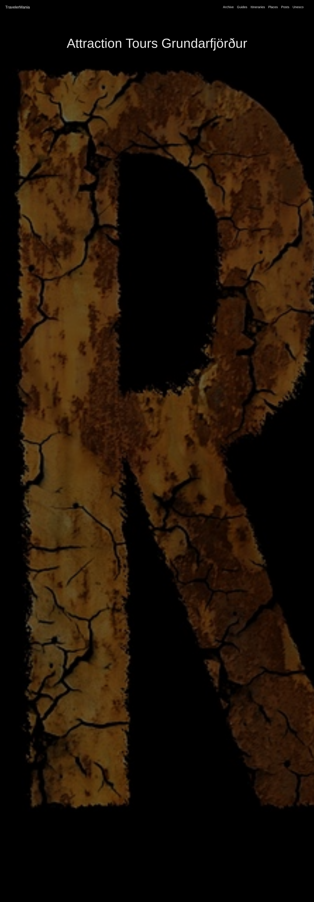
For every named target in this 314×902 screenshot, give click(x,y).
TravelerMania (17, 7)
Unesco (298, 7)
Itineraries (258, 7)
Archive (228, 7)
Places (273, 7)
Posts (285, 7)
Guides (242, 7)
